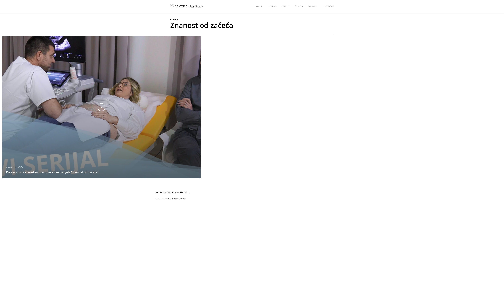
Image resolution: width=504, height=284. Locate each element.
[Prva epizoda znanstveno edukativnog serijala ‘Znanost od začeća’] (101, 107)
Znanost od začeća (14, 167)
